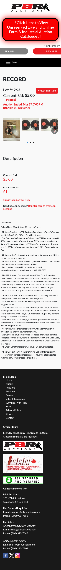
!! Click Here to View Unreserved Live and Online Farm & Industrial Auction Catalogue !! (30, 29)
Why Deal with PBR (16, 402)
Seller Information (15, 398)
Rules (8, 406)
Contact (10, 417)
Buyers (9, 395)
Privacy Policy (13, 410)
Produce (10, 391)
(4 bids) (11, 99)
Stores (9, 413)
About (9, 383)
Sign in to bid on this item (16, 199)
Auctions (10, 387)
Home (9, 379)
